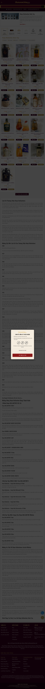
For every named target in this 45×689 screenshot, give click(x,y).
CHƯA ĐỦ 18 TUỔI (22, 350)
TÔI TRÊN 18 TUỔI (22, 355)
